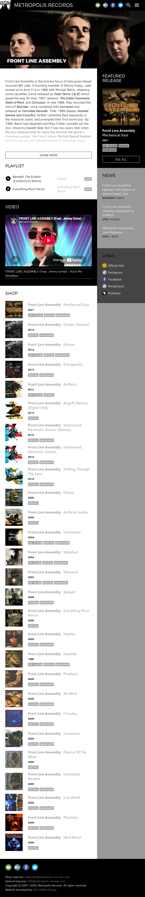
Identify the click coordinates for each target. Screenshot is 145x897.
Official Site (116, 265)
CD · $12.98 (35, 355)
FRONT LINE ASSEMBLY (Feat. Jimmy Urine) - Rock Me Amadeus (43, 273)
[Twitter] (120, 5)
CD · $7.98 (35, 562)
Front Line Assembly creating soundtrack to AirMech (118, 210)
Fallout (62, 179)
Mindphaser (116, 286)
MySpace (114, 293)
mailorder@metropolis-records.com (47, 877)
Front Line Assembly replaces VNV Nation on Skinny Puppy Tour (118, 189)
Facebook (114, 279)
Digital (49, 315)
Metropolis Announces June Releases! (118, 230)
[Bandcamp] (105, 5)
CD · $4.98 (35, 582)
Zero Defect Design (45, 889)
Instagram (115, 272)
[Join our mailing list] (97, 5)
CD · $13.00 (35, 315)
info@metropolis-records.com (46, 881)
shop (88, 179)
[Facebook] (113, 5)
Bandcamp (62, 315)
